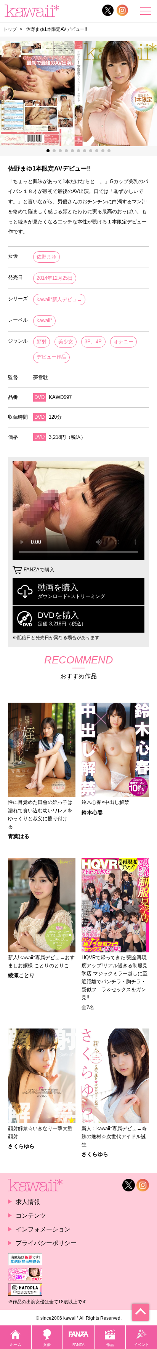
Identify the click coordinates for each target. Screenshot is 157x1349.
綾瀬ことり (21, 975)
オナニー (123, 341)
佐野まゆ (46, 257)
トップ (10, 29)
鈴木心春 (92, 812)
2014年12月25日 (55, 278)
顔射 (41, 341)
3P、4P (93, 341)
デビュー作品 (51, 357)
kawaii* (44, 320)
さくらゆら (21, 1146)
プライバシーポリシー (46, 1242)
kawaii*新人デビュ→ (59, 299)
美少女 (65, 341)
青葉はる (18, 836)
